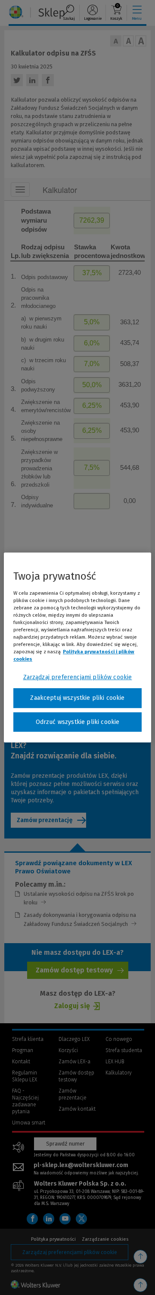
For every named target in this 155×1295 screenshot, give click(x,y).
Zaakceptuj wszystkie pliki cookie (77, 698)
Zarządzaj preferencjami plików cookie (77, 677)
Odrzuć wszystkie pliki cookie (78, 722)
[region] (77, 648)
